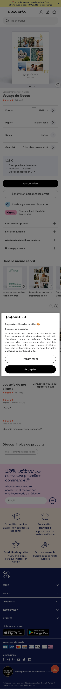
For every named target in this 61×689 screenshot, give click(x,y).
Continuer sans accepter (16, 329)
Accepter (30, 369)
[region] (30, 344)
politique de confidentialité (20, 350)
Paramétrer (30, 359)
